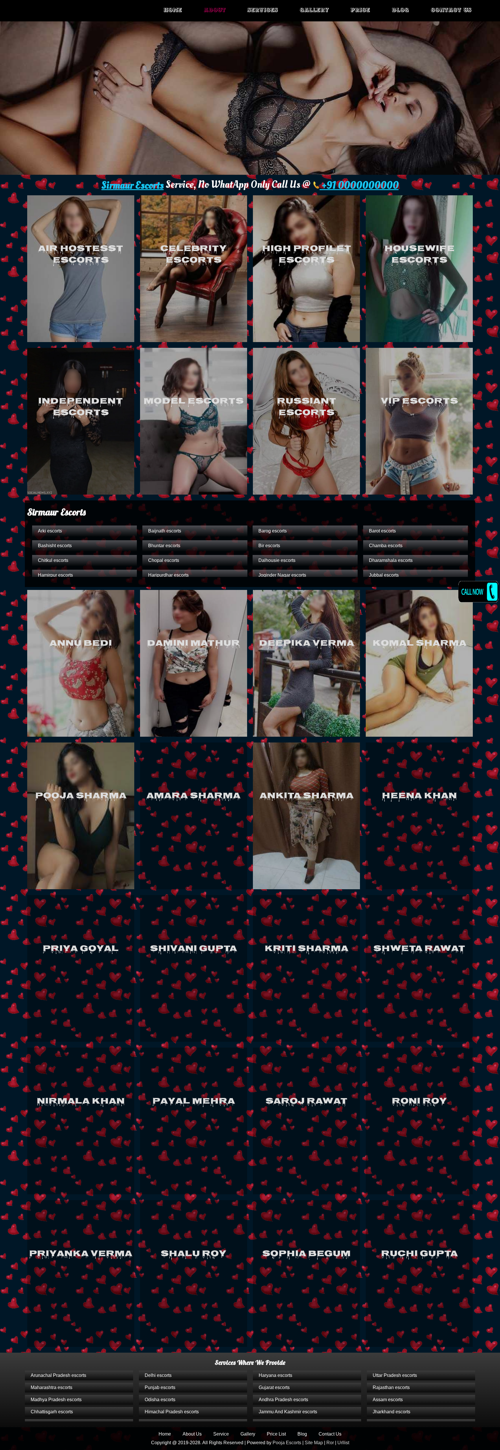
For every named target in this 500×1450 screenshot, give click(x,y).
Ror (330, 1442)
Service (221, 1434)
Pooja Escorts (287, 1442)
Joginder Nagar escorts (282, 575)
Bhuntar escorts (164, 545)
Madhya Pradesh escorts (56, 1399)
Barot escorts (382, 530)
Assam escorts (388, 1399)
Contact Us (451, 10)
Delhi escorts (158, 1375)
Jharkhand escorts (391, 1411)
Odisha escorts (160, 1399)
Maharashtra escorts (51, 1387)
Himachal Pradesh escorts (172, 1411)
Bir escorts (269, 545)
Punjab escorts (160, 1387)
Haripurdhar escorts (168, 575)
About (215, 10)
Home (172, 10)
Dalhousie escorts (276, 560)
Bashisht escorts (55, 545)
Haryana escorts (275, 1375)
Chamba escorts (385, 545)
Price (360, 10)
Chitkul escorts (53, 560)
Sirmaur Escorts (133, 185)
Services (262, 10)
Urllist (343, 1442)
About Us (192, 1434)
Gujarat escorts (274, 1387)
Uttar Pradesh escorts (395, 1375)
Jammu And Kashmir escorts (288, 1411)
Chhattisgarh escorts (52, 1411)
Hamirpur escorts (55, 575)
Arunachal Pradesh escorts (58, 1375)
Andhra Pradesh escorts (283, 1399)
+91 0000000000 (359, 185)
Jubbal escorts (384, 575)
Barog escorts (272, 530)
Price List (276, 1434)
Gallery (314, 10)
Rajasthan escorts (391, 1387)
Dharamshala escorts (391, 560)
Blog (400, 10)
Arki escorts (50, 530)
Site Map (314, 1442)
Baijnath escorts (164, 530)
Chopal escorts (163, 560)
